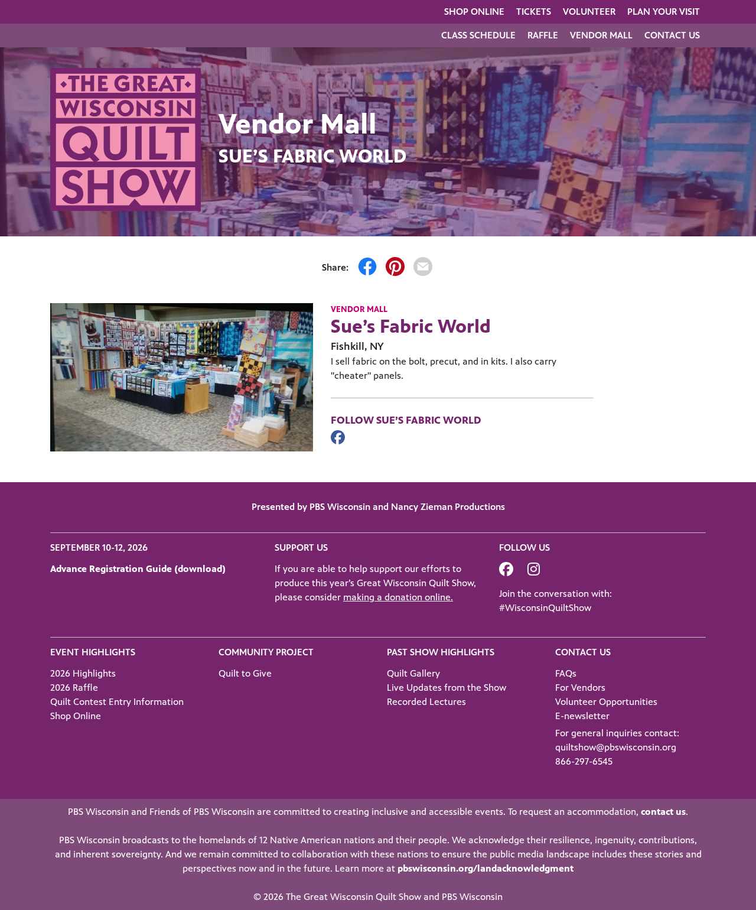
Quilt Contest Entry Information (117, 701)
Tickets (533, 11)
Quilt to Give (245, 673)
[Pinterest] (395, 268)
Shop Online (474, 11)
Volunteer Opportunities (606, 701)
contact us (663, 811)
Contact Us (672, 35)
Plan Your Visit (663, 11)
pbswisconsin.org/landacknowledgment (485, 868)
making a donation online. (398, 597)
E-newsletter (582, 716)
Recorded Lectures (426, 701)
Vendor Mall (601, 35)
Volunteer (589, 11)
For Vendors (580, 687)
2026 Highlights (83, 673)
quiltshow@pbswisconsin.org (615, 747)
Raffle (542, 35)
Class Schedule (478, 35)
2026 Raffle (74, 687)
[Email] (423, 268)
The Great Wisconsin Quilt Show (353, 896)
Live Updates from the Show (446, 687)
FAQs (565, 673)
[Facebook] (367, 268)
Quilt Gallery (413, 673)
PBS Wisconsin (472, 896)
